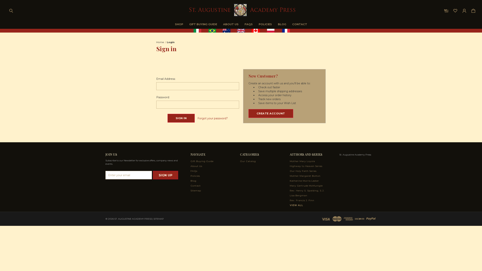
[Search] (11, 10)
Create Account (271, 113)
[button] (241, 31)
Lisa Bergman (298, 195)
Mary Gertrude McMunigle (306, 185)
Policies (265, 24)
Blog (282, 24)
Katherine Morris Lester (304, 180)
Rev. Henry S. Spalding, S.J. (307, 190)
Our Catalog (248, 161)
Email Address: (165, 79)
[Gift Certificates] (446, 10)
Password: (163, 97)
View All (296, 205)
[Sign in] (464, 10)
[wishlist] (455, 10)
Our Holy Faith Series (303, 171)
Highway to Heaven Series (306, 166)
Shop (179, 24)
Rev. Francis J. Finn (302, 200)
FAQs (249, 24)
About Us (231, 24)
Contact (299, 24)
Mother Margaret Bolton (305, 175)
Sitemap (196, 190)
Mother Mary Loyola (302, 161)
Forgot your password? (213, 118)
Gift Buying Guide (203, 24)
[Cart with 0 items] (473, 10)
